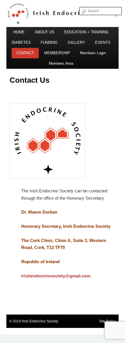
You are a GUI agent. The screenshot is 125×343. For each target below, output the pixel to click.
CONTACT (25, 53)
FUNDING (49, 42)
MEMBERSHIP (57, 53)
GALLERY (76, 42)
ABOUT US (44, 32)
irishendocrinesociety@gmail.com (55, 275)
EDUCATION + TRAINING (86, 32)
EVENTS (102, 42)
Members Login (93, 53)
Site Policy (107, 321)
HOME (19, 32)
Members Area (61, 63)
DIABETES (21, 42)
